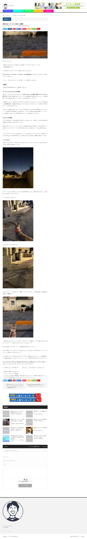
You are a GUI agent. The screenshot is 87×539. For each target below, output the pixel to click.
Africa (17, 414)
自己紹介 (16, 373)
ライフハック (17, 440)
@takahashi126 (7, 66)
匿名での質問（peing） (74, 536)
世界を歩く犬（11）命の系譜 (40, 419)
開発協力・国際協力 (38, 10)
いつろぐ (9, 536)
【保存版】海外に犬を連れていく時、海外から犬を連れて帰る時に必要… (17, 437)
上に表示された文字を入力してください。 (25, 481)
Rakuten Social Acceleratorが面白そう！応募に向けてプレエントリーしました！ (35, 385)
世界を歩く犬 (48, 10)
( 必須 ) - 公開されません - (10, 460)
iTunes (13, 377)
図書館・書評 (28, 10)
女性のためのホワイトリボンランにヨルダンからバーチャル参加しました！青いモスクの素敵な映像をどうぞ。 (14, 386)
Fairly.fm (82, 536)
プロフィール (7, 10)
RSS (12, 531)
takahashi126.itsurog (25, 25)
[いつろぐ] (8, 6)
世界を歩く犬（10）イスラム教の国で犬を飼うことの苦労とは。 (17, 421)
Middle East (18, 423)
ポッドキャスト (18, 10)
